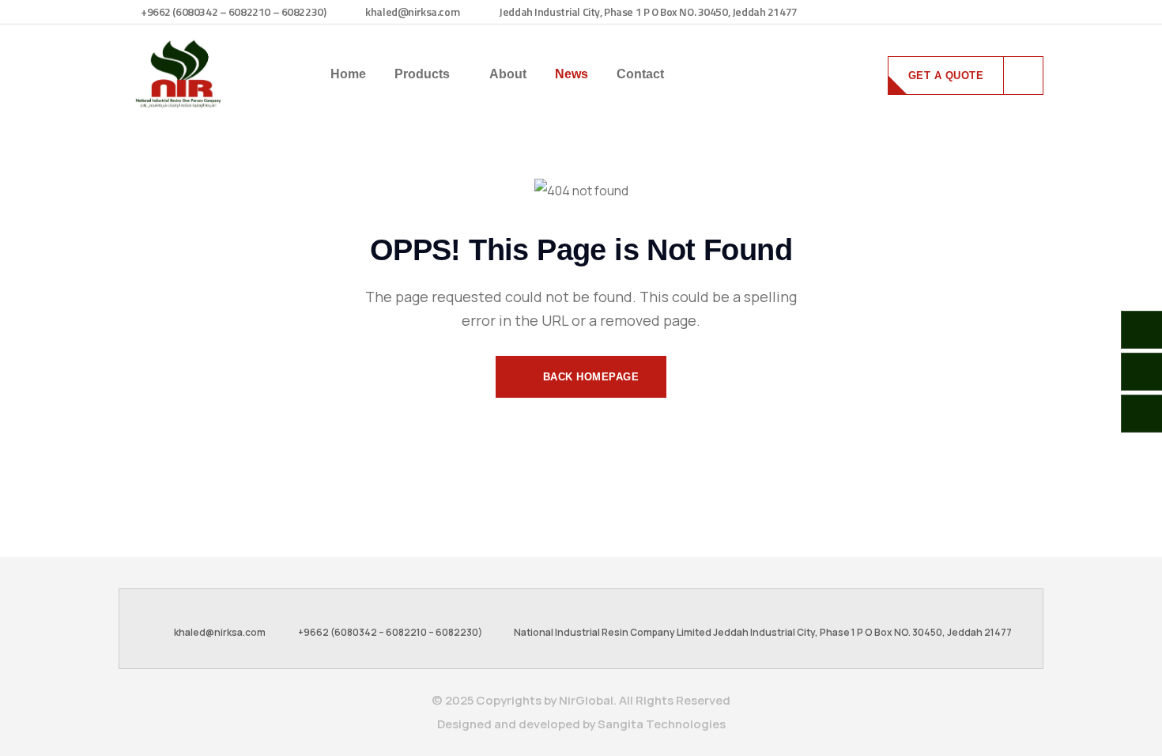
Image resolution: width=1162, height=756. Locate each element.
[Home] (178, 74)
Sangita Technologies (662, 724)
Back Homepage (589, 377)
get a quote (946, 75)
